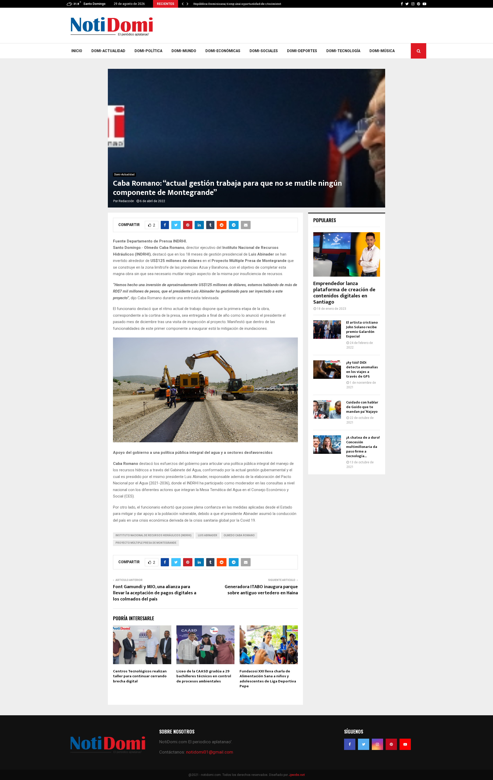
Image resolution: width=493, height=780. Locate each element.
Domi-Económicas (222, 51)
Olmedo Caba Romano (239, 535)
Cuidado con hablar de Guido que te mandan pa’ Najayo (362, 407)
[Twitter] (363, 744)
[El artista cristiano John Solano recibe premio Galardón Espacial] (327, 329)
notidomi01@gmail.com (209, 752)
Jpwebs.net (297, 775)
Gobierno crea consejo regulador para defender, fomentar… (236, 3)
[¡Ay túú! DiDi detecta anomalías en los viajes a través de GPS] (327, 369)
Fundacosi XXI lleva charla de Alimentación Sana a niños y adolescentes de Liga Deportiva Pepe (268, 679)
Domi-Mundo (184, 51)
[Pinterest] (391, 744)
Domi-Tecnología (343, 51)
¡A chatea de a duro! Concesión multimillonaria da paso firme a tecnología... (363, 447)
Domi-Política (148, 51)
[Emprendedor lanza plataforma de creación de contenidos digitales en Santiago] (346, 254)
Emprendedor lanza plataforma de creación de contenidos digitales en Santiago (344, 292)
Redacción (126, 201)
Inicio (76, 51)
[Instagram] (377, 744)
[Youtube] (405, 744)
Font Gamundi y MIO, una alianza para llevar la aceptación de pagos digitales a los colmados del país (154, 593)
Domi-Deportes (302, 51)
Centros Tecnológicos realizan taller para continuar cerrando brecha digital (140, 676)
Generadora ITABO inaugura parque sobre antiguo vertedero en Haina (261, 590)
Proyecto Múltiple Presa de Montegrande (146, 542)
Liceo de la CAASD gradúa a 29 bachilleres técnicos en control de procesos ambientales (203, 676)
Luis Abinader (207, 535)
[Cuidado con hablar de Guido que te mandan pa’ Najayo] (327, 409)
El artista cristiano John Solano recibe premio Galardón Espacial (362, 329)
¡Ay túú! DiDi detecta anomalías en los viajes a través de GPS (362, 369)
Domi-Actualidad (108, 51)
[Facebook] (349, 744)
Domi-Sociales (264, 51)
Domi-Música (382, 51)
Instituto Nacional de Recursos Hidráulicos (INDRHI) (154, 535)
